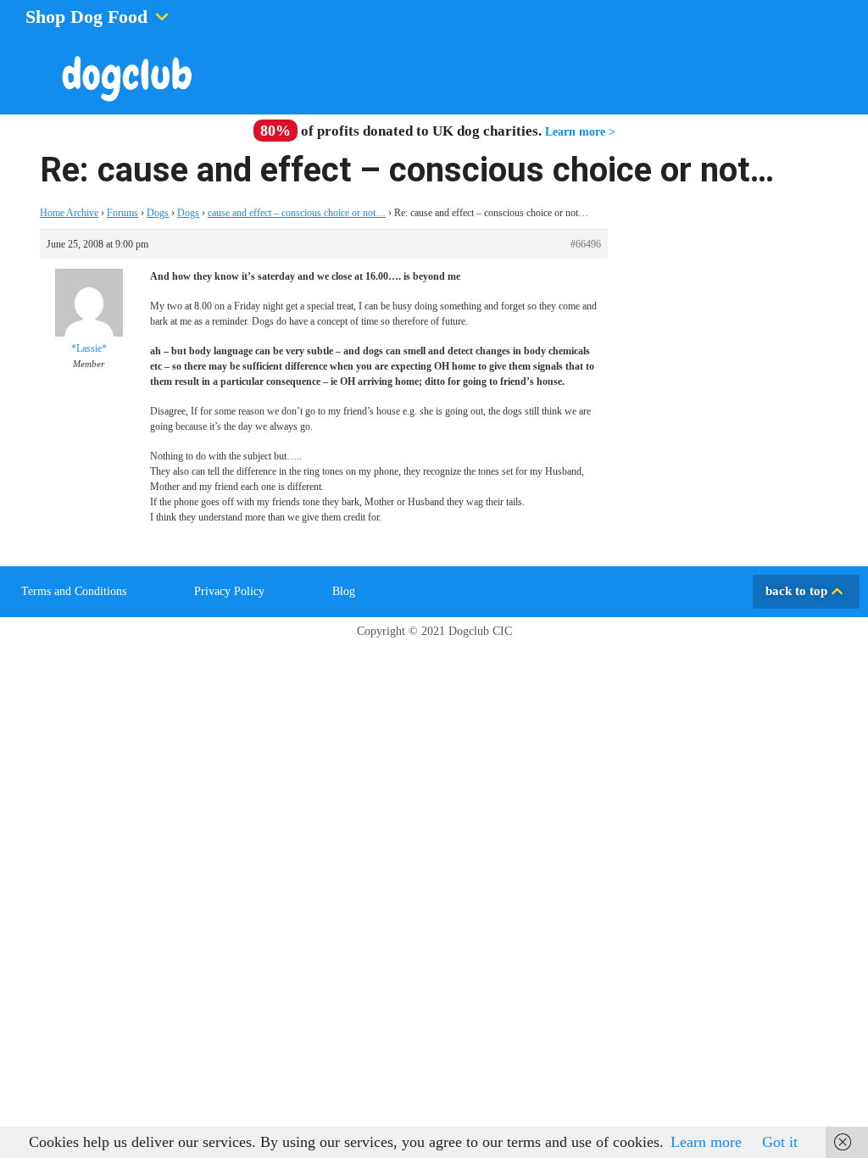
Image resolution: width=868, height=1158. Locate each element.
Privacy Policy (229, 591)
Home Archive (69, 213)
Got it (780, 1141)
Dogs (158, 213)
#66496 (585, 244)
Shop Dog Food (86, 16)
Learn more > (580, 131)
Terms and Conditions (73, 591)
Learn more (706, 1141)
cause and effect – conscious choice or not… (297, 213)
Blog (343, 591)
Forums (122, 213)
